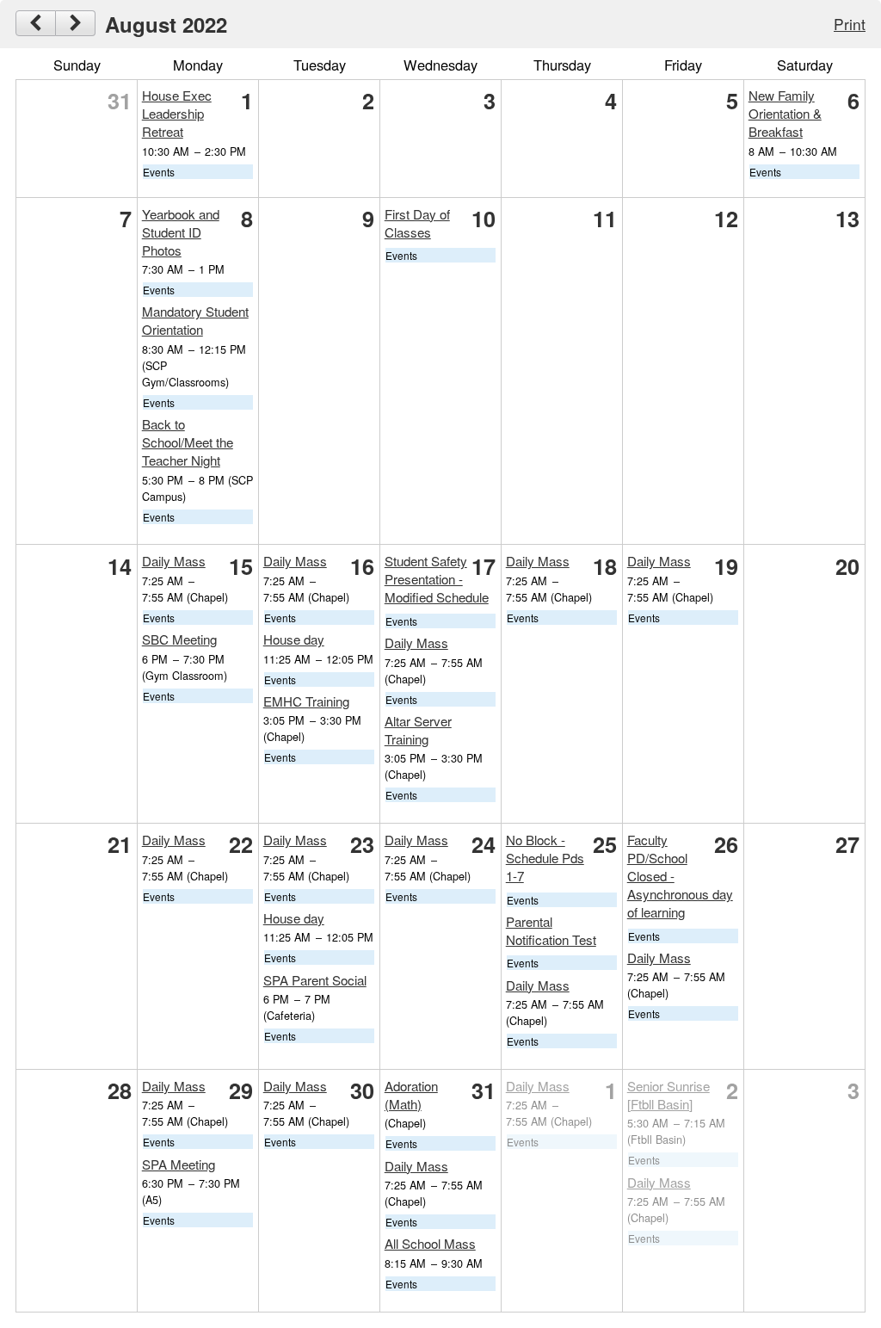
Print (850, 23)
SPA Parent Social (315, 980)
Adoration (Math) (411, 1095)
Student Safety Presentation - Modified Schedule (437, 579)
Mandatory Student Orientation (195, 320)
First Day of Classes (417, 223)
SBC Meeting (179, 639)
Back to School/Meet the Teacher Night (187, 442)
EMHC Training (306, 701)
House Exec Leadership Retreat (177, 113)
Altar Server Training (418, 730)
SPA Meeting (178, 1164)
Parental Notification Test (551, 930)
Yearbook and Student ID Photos (180, 232)
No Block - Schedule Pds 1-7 (545, 858)
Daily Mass (174, 561)
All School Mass (430, 1243)
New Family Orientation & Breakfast (785, 113)
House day (293, 639)
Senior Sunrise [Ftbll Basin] (668, 1095)
